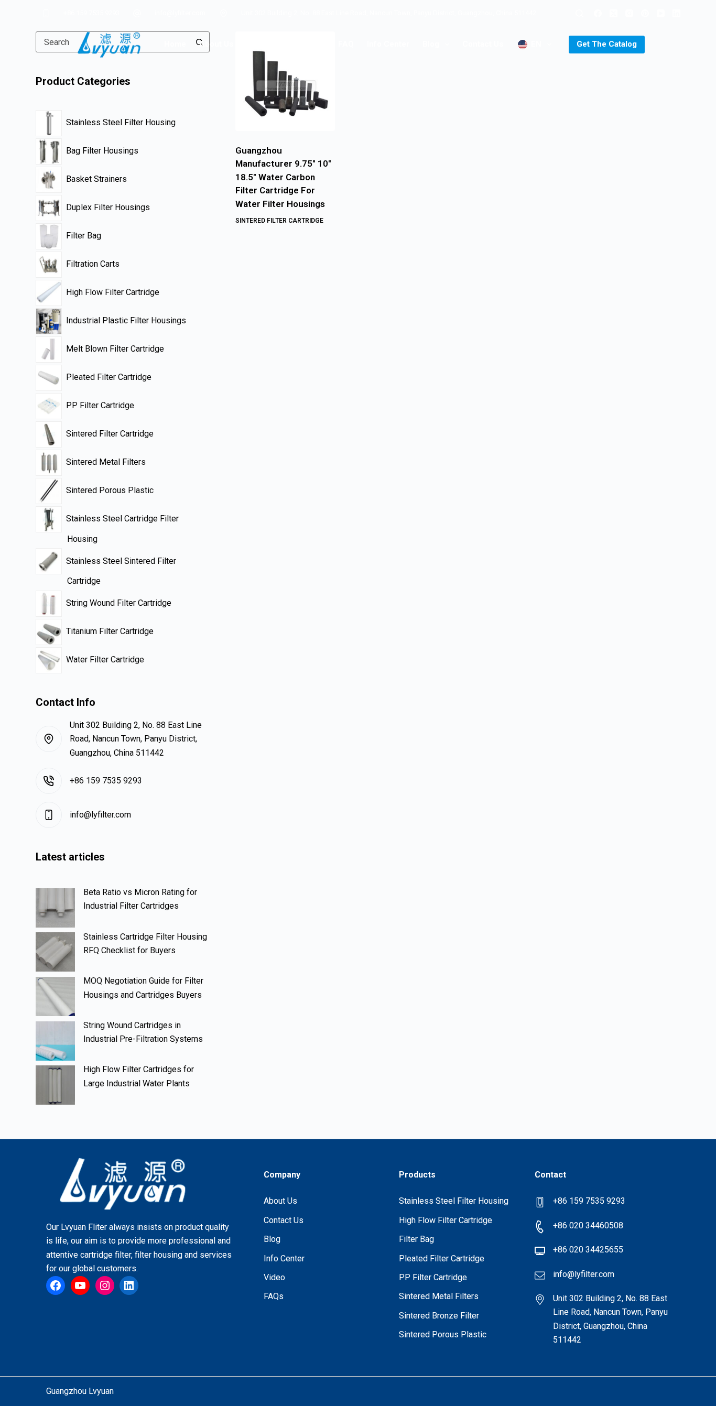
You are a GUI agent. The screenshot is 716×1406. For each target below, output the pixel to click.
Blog (430, 44)
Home (175, 44)
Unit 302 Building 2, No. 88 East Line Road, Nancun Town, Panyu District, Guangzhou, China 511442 (388, 13)
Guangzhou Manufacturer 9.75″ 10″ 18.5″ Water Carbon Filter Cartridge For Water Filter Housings (283, 177)
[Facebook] (598, 13)
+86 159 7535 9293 (91, 13)
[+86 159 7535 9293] (46, 13)
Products (263, 44)
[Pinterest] (645, 13)
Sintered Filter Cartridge (279, 220)
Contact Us (482, 44)
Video (314, 44)
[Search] (579, 13)
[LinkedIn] (676, 13)
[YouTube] (661, 13)
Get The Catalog (607, 44)
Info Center (388, 44)
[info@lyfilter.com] (137, 13)
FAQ (346, 44)
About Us (216, 44)
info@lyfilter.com (180, 13)
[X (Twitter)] (613, 13)
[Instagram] (629, 13)
